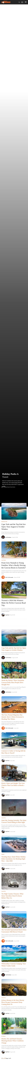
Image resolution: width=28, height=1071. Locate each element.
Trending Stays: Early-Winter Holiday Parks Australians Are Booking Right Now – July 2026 (14, 859)
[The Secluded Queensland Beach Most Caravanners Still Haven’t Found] (14, 919)
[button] (19, 2)
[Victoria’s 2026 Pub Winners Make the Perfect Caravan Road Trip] (14, 590)
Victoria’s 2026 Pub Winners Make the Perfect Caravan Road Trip (13, 602)
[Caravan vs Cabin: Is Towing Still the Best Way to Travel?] (14, 740)
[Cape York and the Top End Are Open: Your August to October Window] (14, 511)
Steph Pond (7, 760)
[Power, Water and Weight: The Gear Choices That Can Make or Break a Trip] (14, 773)
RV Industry (3, 1036)
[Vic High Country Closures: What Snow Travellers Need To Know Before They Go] (14, 881)
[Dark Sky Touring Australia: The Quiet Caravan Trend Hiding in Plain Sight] (14, 807)
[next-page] (5, 1058)
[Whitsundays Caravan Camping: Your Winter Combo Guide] (14, 953)
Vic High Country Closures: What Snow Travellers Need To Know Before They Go (12, 896)
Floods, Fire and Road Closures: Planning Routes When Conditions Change (13, 1041)
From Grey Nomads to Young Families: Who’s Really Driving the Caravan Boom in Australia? (13, 565)
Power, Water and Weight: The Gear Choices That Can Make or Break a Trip (13, 785)
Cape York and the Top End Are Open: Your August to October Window (13, 526)
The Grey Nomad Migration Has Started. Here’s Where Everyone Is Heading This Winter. (13, 717)
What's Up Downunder (9, 577)
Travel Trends (3, 560)
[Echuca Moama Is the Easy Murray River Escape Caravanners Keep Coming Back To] (14, 987)
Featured (3, 854)
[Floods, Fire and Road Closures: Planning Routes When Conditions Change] (14, 1026)
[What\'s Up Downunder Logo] (7, 2)
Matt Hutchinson (8, 537)
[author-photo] (3, 537)
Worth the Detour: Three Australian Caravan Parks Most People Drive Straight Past (13, 682)
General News (4, 891)
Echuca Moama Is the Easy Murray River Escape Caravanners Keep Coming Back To (13, 1002)
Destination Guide (4, 521)
